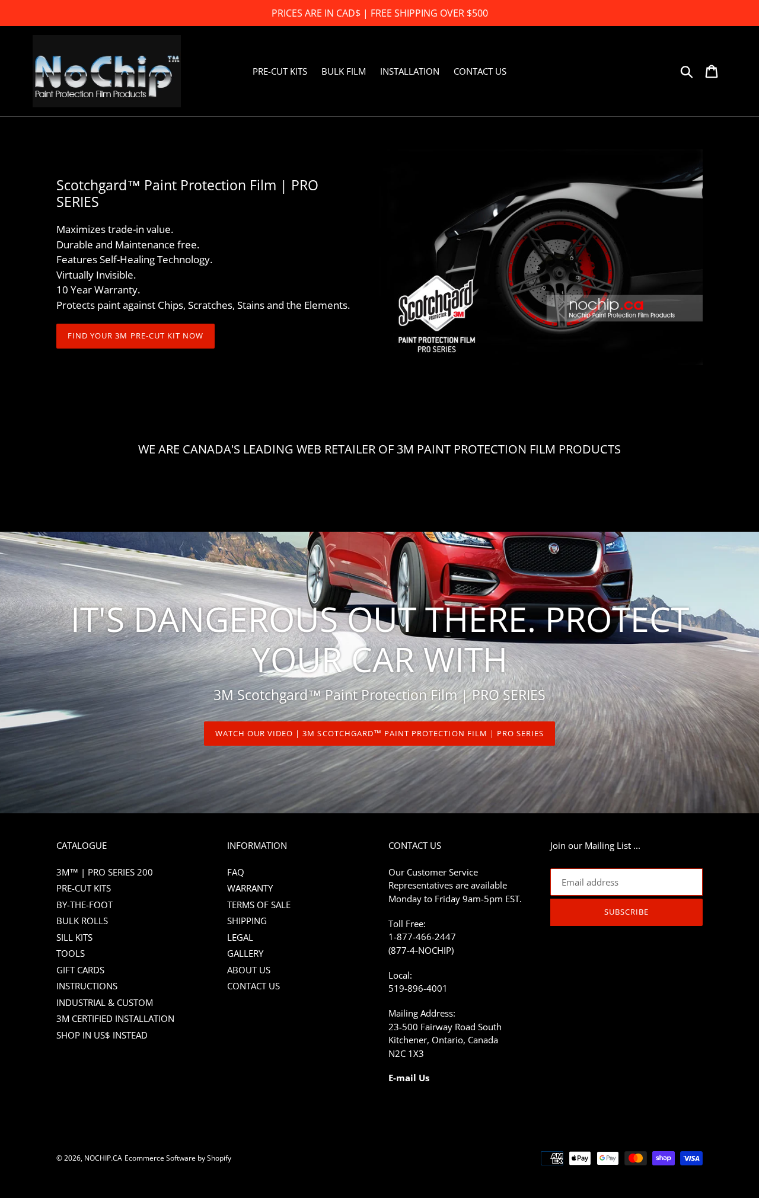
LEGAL (240, 937)
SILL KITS (74, 937)
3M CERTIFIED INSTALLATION (115, 1018)
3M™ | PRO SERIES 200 (104, 872)
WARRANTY (250, 888)
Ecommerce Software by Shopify (178, 1158)
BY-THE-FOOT (84, 905)
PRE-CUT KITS (83, 888)
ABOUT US (248, 970)
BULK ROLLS (82, 921)
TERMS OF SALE (259, 905)
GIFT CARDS (80, 970)
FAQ (235, 872)
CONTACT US (253, 986)
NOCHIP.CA (103, 1158)
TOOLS (70, 953)
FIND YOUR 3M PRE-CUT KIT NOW (135, 335)
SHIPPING (247, 921)
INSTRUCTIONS (86, 986)
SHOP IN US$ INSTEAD (102, 1035)
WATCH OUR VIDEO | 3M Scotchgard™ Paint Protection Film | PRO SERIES (379, 733)
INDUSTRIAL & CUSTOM (104, 1002)
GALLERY (245, 953)
